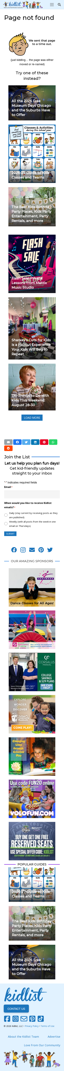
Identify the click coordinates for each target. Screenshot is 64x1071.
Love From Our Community (42, 1045)
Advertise (54, 1036)
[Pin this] (44, 442)
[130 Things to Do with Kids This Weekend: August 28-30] (32, 366)
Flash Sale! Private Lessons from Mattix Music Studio (29, 282)
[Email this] (8, 442)
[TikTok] (40, 1018)
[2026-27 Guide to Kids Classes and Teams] (32, 127)
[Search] (59, 4)
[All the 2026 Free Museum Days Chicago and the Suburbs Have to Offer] (32, 87)
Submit (10, 533)
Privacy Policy (32, 1026)
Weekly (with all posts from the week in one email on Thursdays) (32, 523)
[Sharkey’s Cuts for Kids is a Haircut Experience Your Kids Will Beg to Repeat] (32, 299)
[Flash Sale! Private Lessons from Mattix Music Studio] (32, 237)
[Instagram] (23, 550)
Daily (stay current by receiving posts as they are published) (33, 515)
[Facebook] (14, 550)
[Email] (32, 550)
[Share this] (17, 442)
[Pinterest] (41, 550)
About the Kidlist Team (23, 1036)
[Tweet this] (26, 442)
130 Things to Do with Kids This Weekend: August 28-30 (30, 400)
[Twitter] (50, 550)
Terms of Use (47, 1026)
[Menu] (52, 4)
